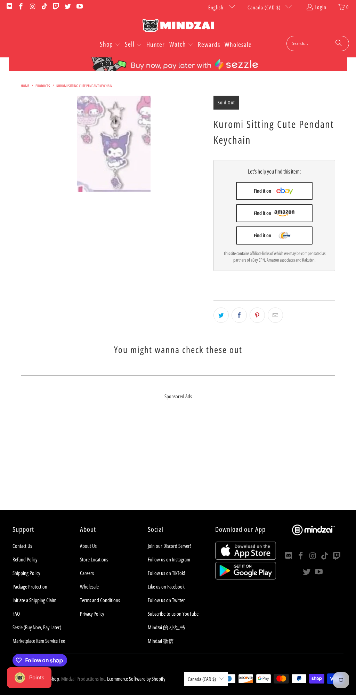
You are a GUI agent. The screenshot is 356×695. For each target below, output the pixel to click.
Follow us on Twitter (166, 600)
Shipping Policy (26, 572)
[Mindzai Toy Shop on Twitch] (55, 6)
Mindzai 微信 (160, 640)
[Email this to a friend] (275, 315)
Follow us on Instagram (169, 559)
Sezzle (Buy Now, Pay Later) (37, 627)
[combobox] (317, 43)
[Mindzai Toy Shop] (178, 26)
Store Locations (94, 559)
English (216, 7)
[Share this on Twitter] (221, 315)
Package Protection (30, 586)
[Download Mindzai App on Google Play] (245, 577)
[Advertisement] (178, 461)
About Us (88, 545)
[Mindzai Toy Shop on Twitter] (67, 6)
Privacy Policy (92, 613)
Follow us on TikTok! (166, 572)
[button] (110, 45)
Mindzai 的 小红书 (166, 627)
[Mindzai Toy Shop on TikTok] (44, 6)
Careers (87, 572)
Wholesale (89, 586)
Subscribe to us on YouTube (173, 613)
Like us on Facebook (166, 586)
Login (320, 6)
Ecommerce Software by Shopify (136, 678)
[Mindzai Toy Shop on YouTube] (79, 6)
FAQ (16, 613)
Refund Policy (25, 559)
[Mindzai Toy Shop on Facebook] (20, 6)
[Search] (338, 43)
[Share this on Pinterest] (257, 315)
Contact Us (22, 545)
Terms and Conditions (100, 600)
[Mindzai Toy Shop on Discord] (9, 6)
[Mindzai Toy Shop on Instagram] (32, 6)
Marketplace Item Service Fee (39, 640)
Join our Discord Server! (169, 545)
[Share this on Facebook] (239, 315)
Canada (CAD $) (265, 7)
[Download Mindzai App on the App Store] (245, 557)
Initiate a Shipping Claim (34, 600)
